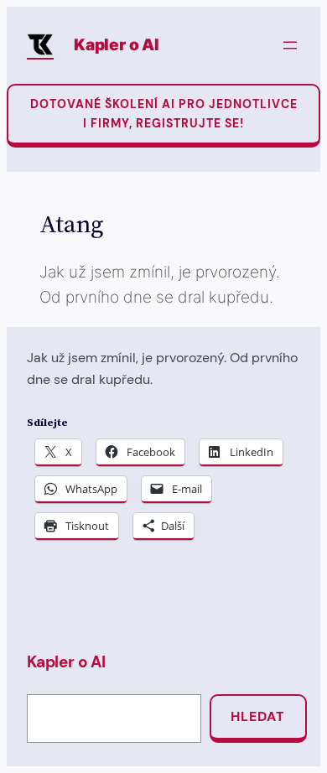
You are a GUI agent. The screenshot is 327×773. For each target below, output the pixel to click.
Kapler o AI (116, 44)
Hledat (258, 716)
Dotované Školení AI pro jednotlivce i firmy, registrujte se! (164, 113)
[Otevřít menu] (290, 45)
